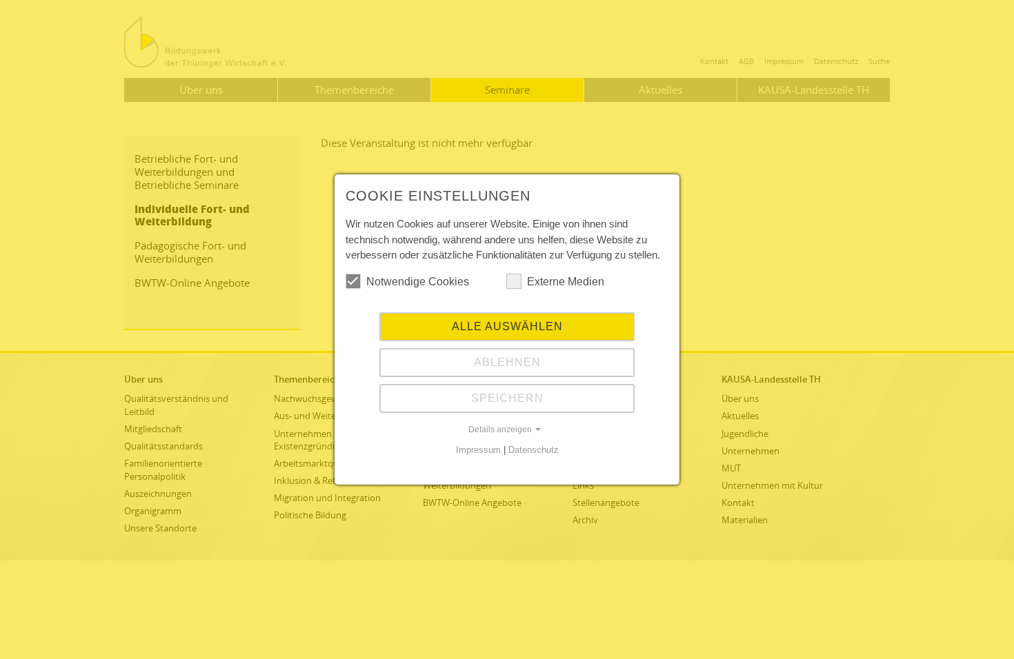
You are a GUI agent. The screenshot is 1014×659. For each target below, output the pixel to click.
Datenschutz (533, 450)
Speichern (507, 398)
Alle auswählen (507, 326)
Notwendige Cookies (417, 281)
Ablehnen (507, 362)
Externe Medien (565, 281)
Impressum (478, 450)
